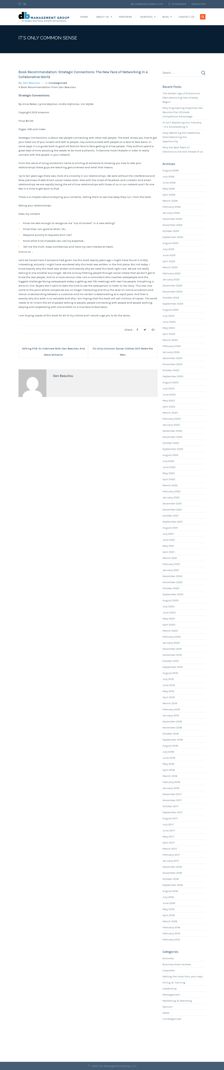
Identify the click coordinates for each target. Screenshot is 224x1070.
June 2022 (169, 467)
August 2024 (170, 309)
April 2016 (169, 915)
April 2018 (169, 769)
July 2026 (168, 176)
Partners (125, 16)
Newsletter (198, 4)
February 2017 (171, 854)
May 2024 (169, 327)
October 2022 (171, 442)
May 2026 (169, 188)
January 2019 (171, 715)
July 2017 (168, 824)
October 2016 (171, 878)
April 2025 (169, 261)
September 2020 (173, 594)
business (168, 958)
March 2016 (170, 921)
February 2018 (171, 782)
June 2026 (169, 182)
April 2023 (169, 406)
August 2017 (170, 818)
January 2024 (171, 352)
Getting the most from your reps (183, 976)
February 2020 (172, 636)
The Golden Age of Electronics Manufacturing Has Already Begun (181, 97)
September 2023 (173, 376)
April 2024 (169, 334)
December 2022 (172, 430)
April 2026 (169, 194)
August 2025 (170, 243)
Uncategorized (57, 82)
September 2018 (173, 739)
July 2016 (168, 897)
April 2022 (169, 479)
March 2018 (170, 776)
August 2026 (171, 170)
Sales (166, 1012)
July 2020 (168, 606)
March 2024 (170, 340)
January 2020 (171, 642)
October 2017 (171, 806)
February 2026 (172, 206)
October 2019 (171, 660)
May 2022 (169, 473)
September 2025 (173, 237)
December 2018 (172, 721)
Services (146, 16)
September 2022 (173, 449)
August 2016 (170, 891)
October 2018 (171, 733)
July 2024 (168, 315)
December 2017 (172, 794)
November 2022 (172, 436)
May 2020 (169, 618)
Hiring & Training (174, 982)
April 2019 (169, 697)
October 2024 (171, 297)
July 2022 (168, 461)
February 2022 (172, 491)
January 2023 (171, 424)
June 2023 (169, 394)
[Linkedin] (25, 4)
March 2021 (170, 558)
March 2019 (170, 703)
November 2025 (172, 225)
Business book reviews (177, 964)
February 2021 (171, 564)
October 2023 (171, 370)
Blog (165, 16)
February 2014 (171, 933)
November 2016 (172, 872)
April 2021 (169, 551)
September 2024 (173, 303)
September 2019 (173, 667)
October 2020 (171, 588)
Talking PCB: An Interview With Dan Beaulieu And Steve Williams (53, 351)
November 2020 (173, 582)
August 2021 (170, 527)
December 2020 (172, 576)
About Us (102, 16)
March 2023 (170, 412)
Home (84, 16)
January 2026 (171, 212)
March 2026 (170, 200)
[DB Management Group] (44, 16)
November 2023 (173, 364)
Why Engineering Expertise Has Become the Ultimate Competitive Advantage (183, 112)
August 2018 (170, 745)
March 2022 (170, 485)
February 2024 (172, 346)
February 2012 (171, 939)
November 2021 (172, 509)
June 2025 (169, 255)
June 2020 (169, 612)
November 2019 (172, 654)
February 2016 (171, 927)
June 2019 (169, 685)
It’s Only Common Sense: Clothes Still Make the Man (123, 351)
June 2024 (169, 321)
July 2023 (168, 388)
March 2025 (170, 267)
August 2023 (171, 382)
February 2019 (171, 709)
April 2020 (169, 624)
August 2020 (171, 600)
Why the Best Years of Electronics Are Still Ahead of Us (183, 149)
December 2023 (172, 358)
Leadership (170, 988)
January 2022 (171, 497)
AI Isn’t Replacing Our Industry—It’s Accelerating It (182, 124)
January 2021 (171, 570)
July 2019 (168, 679)
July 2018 (168, 751)
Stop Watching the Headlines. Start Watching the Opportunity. (182, 137)
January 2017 (171, 860)
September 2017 (173, 812)
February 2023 (172, 418)
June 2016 (169, 903)
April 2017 (169, 842)
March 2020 (170, 630)
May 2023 (169, 400)
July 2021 (168, 533)
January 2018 (171, 788)
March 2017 (170, 848)
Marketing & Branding (177, 1000)
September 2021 (173, 521)
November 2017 (172, 800)
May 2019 (168, 691)
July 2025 (168, 249)
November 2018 (172, 727)
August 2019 (170, 673)
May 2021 (168, 545)
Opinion (168, 1006)
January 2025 (171, 279)
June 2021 (169, 539)
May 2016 (168, 909)
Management (171, 994)
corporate (169, 970)
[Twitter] (20, 4)
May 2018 (168, 763)
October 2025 (171, 231)
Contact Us (186, 16)
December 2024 (172, 285)
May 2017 (168, 836)
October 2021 (171, 515)
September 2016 (173, 885)
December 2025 (172, 218)
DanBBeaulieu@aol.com (149, 4)
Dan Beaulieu (31, 82)
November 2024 (172, 291)
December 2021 (172, 503)
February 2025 (172, 273)
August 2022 (170, 455)
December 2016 (172, 866)
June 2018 (169, 757)
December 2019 (172, 648)
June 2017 (169, 830)
